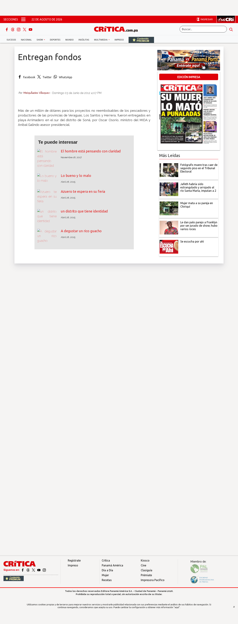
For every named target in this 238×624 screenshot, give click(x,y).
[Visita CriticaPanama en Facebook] (23, 569)
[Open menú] (23, 19)
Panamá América (112, 565)
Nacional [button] (26, 39)
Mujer (105, 575)
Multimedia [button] (101, 39)
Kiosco (145, 560)
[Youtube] (30, 29)
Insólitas (83, 39)
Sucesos (11, 39)
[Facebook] (7, 29)
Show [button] (40, 39)
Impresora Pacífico (152, 580)
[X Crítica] (25, 29)
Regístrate (74, 560)
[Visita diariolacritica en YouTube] (39, 569)
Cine (143, 565)
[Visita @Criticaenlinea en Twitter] (28, 569)
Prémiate (146, 575)
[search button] (231, 29)
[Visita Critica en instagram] (44, 569)
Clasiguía (146, 570)
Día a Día (107, 570)
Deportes (55, 39)
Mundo (69, 39)
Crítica (106, 560)
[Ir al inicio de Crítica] (117, 29)
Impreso (119, 39)
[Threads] (13, 29)
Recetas (107, 580)
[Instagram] (19, 29)
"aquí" (177, 607)
